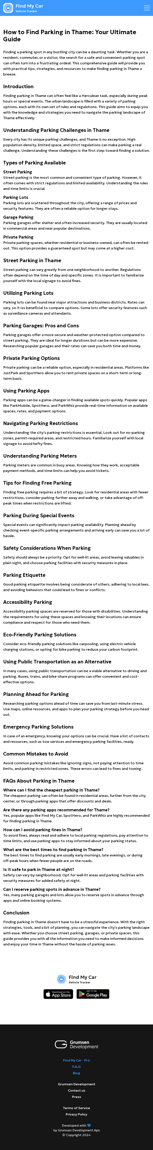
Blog (76, 1073)
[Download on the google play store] (93, 994)
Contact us (76, 1090)
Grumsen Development (76, 1084)
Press (76, 1097)
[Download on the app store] (58, 994)
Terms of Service (76, 1108)
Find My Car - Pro (76, 1060)
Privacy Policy (76, 1114)
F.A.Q (76, 1067)
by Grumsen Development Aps (76, 1130)
